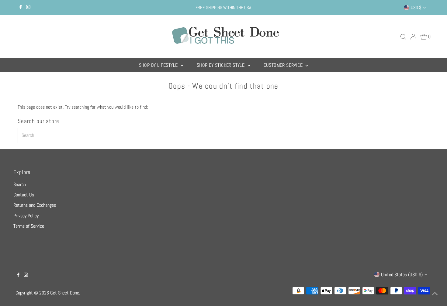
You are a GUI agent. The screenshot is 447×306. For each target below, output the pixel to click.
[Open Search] (403, 36)
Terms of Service (28, 226)
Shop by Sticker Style (221, 65)
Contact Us (23, 195)
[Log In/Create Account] (413, 36)
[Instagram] (28, 7)
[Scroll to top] (435, 294)
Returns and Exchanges (34, 205)
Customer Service (284, 65)
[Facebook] (20, 7)
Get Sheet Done (64, 293)
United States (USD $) (402, 274)
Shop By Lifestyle (159, 65)
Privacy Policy (26, 215)
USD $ (416, 7)
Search (19, 184)
